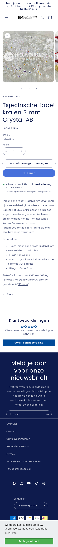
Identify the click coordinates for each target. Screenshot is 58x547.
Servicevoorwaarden (18, 439)
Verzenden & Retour (17, 446)
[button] (6, 17)
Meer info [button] (11, 533)
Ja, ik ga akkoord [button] (29, 541)
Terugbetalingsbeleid (18, 469)
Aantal (6, 145)
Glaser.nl (23, 284)
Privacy (10, 454)
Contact (11, 431)
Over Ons (11, 424)
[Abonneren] (47, 414)
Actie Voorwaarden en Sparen (23, 461)
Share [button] (9, 294)
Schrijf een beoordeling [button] (29, 342)
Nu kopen (29, 173)
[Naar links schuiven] (21, 88)
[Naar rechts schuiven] (36, 88)
